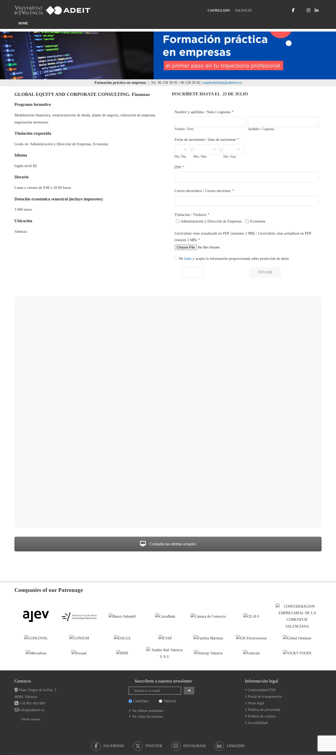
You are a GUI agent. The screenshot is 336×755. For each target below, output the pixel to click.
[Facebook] (293, 10)
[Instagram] (308, 10)
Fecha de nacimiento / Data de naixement (205, 140)
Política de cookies (262, 716)
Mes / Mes (200, 156)
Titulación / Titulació (190, 215)
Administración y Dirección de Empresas (211, 221)
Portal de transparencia (265, 697)
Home (23, 23)
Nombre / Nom (184, 129)
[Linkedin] (316, 10)
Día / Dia (180, 156)
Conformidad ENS (262, 690)
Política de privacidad (264, 710)
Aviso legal (256, 703)
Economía (257, 221)
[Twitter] (300, 10)
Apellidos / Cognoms (261, 129)
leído (188, 259)
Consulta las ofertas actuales (172, 544)
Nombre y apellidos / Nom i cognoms (202, 112)
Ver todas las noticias (147, 716)
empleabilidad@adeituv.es (222, 83)
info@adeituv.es (32, 710)
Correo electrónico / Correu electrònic (203, 191)
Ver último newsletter (148, 711)
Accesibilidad (257, 723)
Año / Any (229, 156)
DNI (178, 167)
